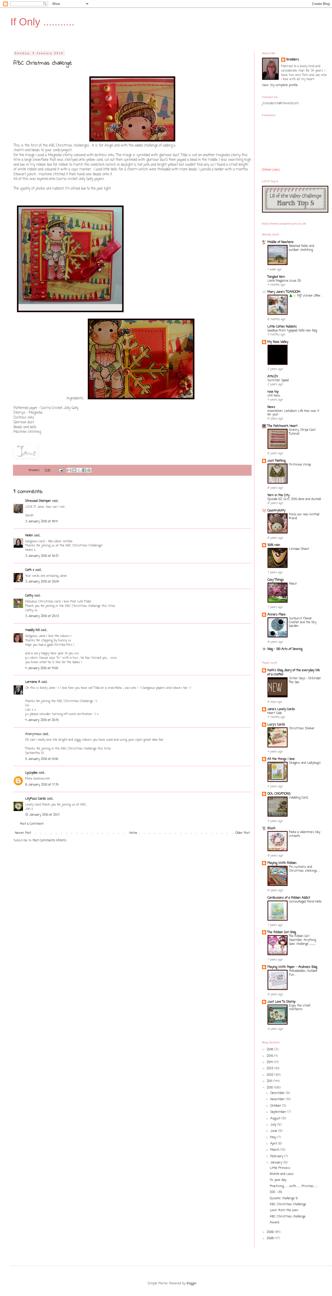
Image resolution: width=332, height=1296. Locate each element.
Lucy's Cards (276, 724)
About (293, 583)
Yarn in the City (278, 495)
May (273, 1137)
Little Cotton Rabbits (282, 326)
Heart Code (274, 713)
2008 (271, 1238)
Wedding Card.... (299, 797)
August (275, 1118)
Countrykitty (276, 510)
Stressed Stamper (38, 501)
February (277, 1156)
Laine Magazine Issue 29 (284, 281)
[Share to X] (79, 470)
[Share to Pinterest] (89, 470)
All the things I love (281, 759)
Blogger (191, 1283)
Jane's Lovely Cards (281, 709)
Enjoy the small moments (299, 1007)
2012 (270, 1075)
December (278, 1093)
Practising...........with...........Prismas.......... (294, 1186)
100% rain (273, 545)
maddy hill (32, 630)
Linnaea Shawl (299, 549)
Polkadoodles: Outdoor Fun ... (303, 973)
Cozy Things (275, 580)
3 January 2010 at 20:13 (42, 616)
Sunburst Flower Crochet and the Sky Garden (302, 622)
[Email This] (69, 470)
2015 (270, 1056)
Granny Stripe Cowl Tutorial (302, 432)
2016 (270, 1049)
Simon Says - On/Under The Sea (305, 680)
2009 (271, 1232)
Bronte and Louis (282, 1174)
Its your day (278, 1180)
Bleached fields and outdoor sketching (301, 248)
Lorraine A (32, 682)
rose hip (273, 392)
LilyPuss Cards (35, 798)
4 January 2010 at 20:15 (42, 720)
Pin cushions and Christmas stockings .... (304, 869)
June (274, 1131)
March (275, 1150)
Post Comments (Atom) (49, 840)
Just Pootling (276, 461)
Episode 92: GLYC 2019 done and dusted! (294, 499)
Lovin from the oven (284, 1210)
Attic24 (272, 376)
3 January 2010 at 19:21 (42, 556)
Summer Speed (278, 380)
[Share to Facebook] (84, 470)
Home (133, 833)
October (276, 1106)
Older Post (242, 833)
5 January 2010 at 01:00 (41, 759)
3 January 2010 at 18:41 (41, 521)
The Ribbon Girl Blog (281, 932)
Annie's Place (276, 614)
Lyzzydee (31, 773)
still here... (273, 395)
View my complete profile (280, 85)
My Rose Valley (277, 342)
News (271, 407)
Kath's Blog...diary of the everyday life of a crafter (293, 672)
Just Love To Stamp (281, 1002)
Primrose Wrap (300, 464)
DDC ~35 (276, 1192)
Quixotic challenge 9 (284, 1198)
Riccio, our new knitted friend (304, 516)
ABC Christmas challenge (288, 1216)
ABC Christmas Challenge (288, 1204)
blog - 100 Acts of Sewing (284, 649)
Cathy (29, 595)
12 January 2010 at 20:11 (42, 815)
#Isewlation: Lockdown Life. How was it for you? (293, 413)
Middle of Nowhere (280, 242)
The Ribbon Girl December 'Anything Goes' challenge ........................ (302, 940)
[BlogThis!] (74, 470)
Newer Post (23, 833)
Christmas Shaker (302, 728)
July (273, 1124)
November (278, 1099)
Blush (271, 828)
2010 (270, 1087)
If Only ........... (42, 21)
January (276, 1162)
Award (274, 1222)
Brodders (292, 60)
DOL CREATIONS (278, 794)
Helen (29, 535)
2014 (270, 1062)
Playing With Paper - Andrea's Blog (292, 967)
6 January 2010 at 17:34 (42, 784)
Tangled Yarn (276, 277)
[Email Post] (60, 470)
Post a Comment (32, 824)
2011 (270, 1081)
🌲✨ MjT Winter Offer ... (305, 296)
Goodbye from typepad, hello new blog (292, 330)
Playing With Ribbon (281, 863)
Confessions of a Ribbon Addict (288, 898)
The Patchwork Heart (282, 426)
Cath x (29, 570)
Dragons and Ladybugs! (305, 763)
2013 (270, 1068)
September (278, 1112)
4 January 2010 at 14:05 (41, 668)
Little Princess (280, 1168)
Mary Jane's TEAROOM (283, 292)
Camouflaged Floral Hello (305, 901)
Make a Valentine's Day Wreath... (304, 834)
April (274, 1143)
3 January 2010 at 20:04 (42, 581)
